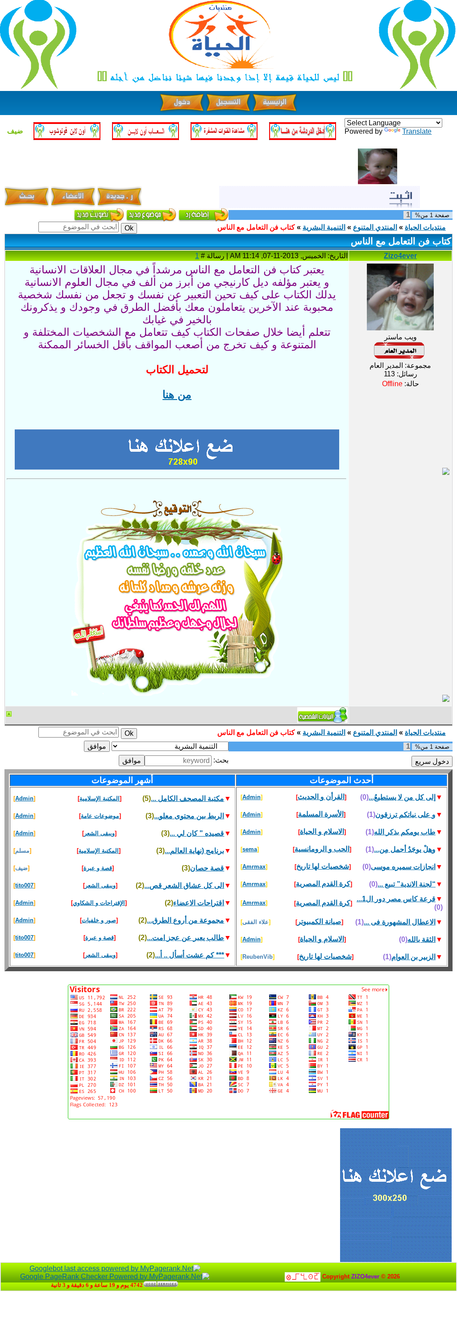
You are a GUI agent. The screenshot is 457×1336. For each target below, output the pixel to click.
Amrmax (254, 866)
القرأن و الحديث (321, 796)
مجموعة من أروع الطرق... (185, 920)
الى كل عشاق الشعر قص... (184, 885)
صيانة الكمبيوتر (319, 921)
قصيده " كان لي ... (197, 833)
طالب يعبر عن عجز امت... (185, 937)
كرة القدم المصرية (323, 883)
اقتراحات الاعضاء (198, 903)
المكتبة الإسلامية (99, 798)
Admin (251, 797)
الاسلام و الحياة (322, 831)
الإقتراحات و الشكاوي (99, 902)
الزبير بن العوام (413, 957)
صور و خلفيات (99, 920)
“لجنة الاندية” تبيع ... (407, 884)
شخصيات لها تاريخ (322, 866)
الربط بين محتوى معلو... (189, 816)
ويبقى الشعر (99, 833)
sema (249, 849)
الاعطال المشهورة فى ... (400, 922)
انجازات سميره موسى (403, 866)
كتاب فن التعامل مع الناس (256, 227)
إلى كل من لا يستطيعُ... (402, 797)
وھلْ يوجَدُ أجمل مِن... (405, 849)
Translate (417, 131)
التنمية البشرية (324, 227)
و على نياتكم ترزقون (405, 814)
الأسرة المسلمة (321, 814)
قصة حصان (207, 868)
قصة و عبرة (97, 868)
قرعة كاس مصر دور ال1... (396, 899)
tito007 (24, 885)
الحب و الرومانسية (322, 849)
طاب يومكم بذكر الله (405, 832)
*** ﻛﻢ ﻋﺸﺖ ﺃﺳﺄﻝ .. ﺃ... (189, 955)
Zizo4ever (400, 256)
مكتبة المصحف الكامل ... (187, 798)
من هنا (176, 394)
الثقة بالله (421, 939)
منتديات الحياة (425, 227)
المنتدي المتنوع (375, 227)
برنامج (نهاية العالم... (194, 850)
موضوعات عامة (100, 815)
